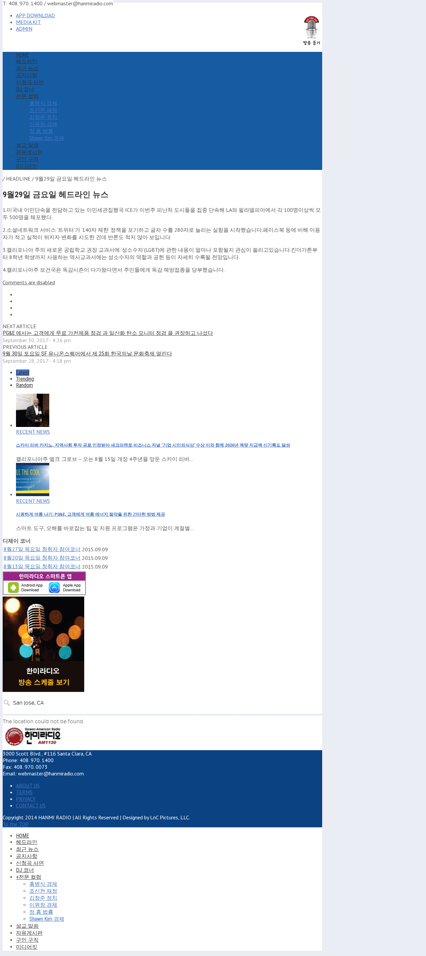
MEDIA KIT (28, 22)
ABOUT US (28, 785)
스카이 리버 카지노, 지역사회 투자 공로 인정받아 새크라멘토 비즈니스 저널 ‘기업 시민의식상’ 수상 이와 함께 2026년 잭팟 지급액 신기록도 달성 (153, 445)
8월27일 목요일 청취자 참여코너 (42, 549)
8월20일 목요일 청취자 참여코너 (42, 557)
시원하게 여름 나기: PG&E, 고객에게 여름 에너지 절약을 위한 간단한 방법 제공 (90, 514)
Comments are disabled (29, 282)
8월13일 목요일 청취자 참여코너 (42, 566)
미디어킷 (26, 166)
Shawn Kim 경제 (46, 138)
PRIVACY (26, 798)
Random (24, 385)
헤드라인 (26, 61)
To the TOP (16, 824)
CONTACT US (31, 805)
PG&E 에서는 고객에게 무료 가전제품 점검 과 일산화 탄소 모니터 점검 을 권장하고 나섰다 (108, 333)
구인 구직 (27, 159)
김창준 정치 (43, 117)
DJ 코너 (25, 89)
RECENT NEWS (33, 431)
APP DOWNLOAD (35, 15)
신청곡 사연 (30, 82)
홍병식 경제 (43, 103)
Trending (25, 379)
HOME (22, 55)
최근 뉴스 (27, 68)
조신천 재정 (43, 110)
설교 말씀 (27, 145)
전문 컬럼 (27, 96)
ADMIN (24, 28)
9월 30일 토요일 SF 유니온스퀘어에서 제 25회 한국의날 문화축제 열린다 (87, 353)
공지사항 (26, 75)
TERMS (24, 792)
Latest (22, 372)
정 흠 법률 (41, 131)
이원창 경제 (43, 124)
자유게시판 (29, 152)
